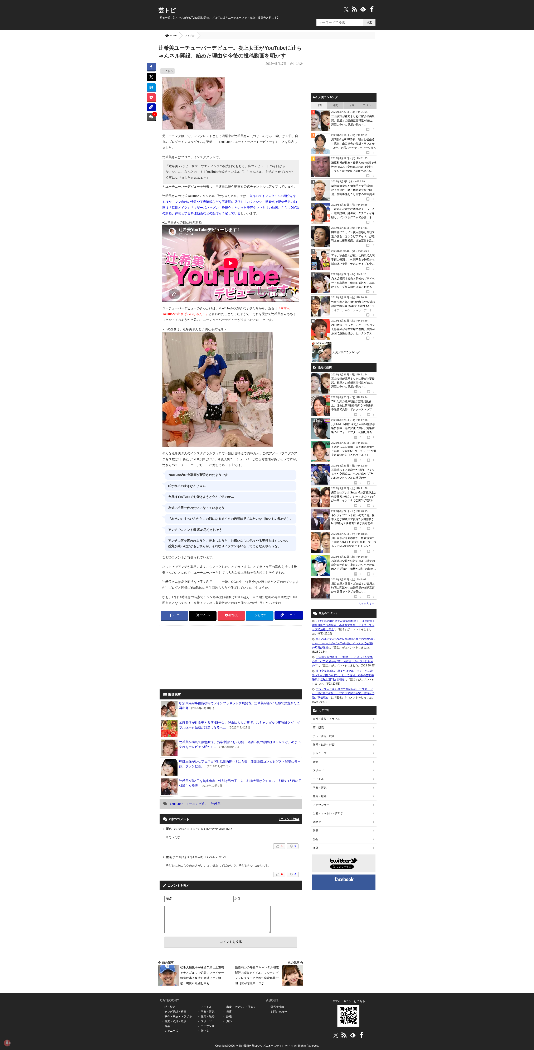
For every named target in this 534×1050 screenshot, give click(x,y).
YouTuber (176, 804)
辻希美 (215, 804)
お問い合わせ (279, 1011)
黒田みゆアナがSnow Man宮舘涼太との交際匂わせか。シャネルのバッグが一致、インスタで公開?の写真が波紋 (343, 643)
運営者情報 (277, 1006)
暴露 (315, 830)
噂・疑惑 (318, 727)
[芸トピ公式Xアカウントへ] (335, 1035)
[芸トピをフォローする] (346, 9)
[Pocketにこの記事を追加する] (151, 97)
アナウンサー (321, 804)
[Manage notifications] (7, 1043)
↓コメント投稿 (289, 819)
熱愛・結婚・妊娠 (324, 744)
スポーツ (318, 770)
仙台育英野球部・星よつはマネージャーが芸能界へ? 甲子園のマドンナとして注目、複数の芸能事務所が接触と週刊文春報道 (343, 675)
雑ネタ (317, 822)
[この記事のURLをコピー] (151, 107)
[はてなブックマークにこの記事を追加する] (151, 87)
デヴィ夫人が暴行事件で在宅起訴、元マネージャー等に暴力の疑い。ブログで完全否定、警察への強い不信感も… (343, 693)
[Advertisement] (195, 658)
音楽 (315, 761)
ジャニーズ (319, 753)
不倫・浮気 (319, 787)
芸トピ (167, 10)
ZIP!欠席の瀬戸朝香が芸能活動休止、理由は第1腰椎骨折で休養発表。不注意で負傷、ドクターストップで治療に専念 (343, 625)
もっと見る (366, 603)
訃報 (315, 839)
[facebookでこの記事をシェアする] (151, 66)
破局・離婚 (319, 796)
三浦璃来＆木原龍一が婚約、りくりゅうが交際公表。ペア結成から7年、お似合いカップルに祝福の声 (342, 661)
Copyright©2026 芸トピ (267, 1045)
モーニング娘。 (197, 804)
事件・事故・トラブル (326, 718)
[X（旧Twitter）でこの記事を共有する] (151, 77)
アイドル (189, 35)
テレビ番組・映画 (324, 736)
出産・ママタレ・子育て (328, 813)
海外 (315, 847)
